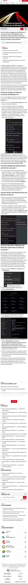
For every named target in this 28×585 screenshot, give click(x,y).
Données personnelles (12, 565)
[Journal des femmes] (7, 574)
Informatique (6, 3)
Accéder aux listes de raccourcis (10, 50)
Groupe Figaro (22, 566)
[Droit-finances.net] (20, 576)
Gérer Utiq (5, 566)
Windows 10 (4, 100)
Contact (24, 564)
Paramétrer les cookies (21, 565)
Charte (8, 566)
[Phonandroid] (20, 582)
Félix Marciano (4, 28)
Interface (4, 406)
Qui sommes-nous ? (5, 564)
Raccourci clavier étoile (7, 399)
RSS (11, 566)
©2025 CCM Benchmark (14, 567)
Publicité (20, 564)
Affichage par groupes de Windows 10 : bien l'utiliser (14, 434)
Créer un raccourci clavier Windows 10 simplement (14, 477)
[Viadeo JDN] (20, 579)
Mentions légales (16, 566)
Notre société (16, 564)
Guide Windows (23, 3)
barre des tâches (6, 65)
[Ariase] (7, 582)
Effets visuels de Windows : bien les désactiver (13, 439)
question (25, 0)
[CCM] (5, 1)
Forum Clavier (21, 399)
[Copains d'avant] (7, 579)
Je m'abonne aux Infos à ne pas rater (13, 42)
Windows (12, 3)
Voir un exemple (23, 499)
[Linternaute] (7, 576)
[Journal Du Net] (20, 574)
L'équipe (11, 564)
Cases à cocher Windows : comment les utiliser (13, 459)
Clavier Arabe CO (6, 395)
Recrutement (5, 565)
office (26, 85)
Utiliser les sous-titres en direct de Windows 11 (13, 489)
